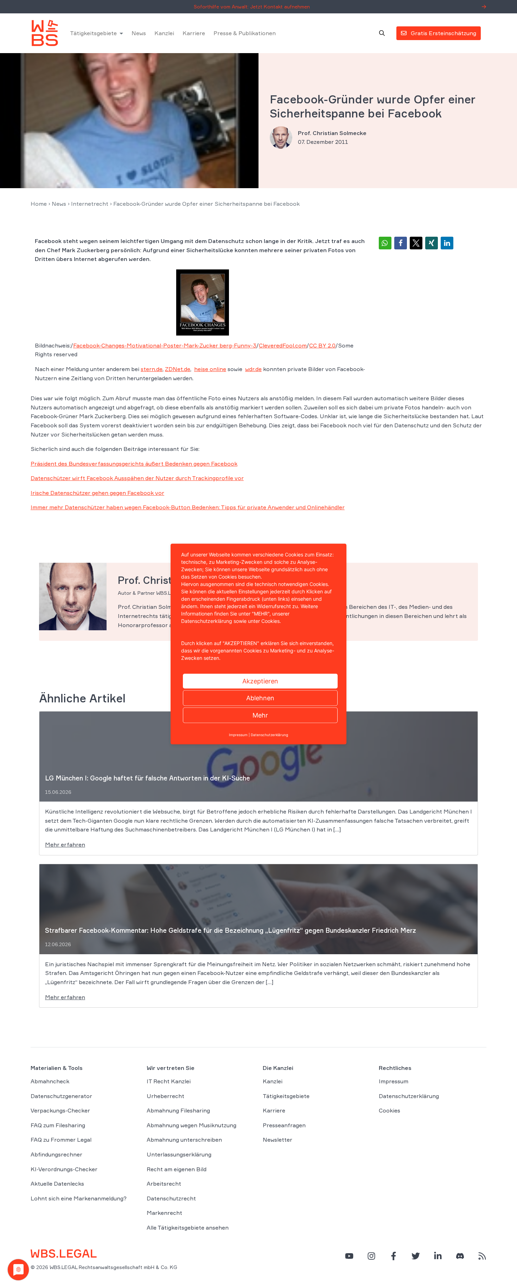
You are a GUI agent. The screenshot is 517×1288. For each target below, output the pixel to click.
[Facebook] (393, 1256)
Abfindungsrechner (56, 1154)
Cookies (389, 1110)
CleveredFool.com (283, 345)
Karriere (194, 33)
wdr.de (253, 368)
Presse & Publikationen (244, 33)
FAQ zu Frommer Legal (61, 1139)
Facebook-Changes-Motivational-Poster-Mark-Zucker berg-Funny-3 (164, 345)
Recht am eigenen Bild (176, 1169)
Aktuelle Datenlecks (57, 1183)
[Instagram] (371, 1256)
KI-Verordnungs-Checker (64, 1169)
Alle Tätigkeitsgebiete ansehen (188, 1227)
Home (39, 203)
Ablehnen (260, 698)
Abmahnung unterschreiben (184, 1139)
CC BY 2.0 (322, 345)
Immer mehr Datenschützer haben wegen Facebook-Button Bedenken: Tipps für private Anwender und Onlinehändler (188, 507)
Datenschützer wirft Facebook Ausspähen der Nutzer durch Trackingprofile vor (137, 478)
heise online (210, 368)
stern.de (151, 368)
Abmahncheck (50, 1081)
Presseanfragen (284, 1125)
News (139, 33)
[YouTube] (349, 1256)
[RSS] (482, 1256)
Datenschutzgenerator (61, 1095)
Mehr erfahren (65, 844)
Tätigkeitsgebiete (93, 33)
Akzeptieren (260, 681)
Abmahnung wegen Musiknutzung (191, 1125)
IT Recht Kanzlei (169, 1081)
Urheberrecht (165, 1095)
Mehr (260, 715)
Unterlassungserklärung (179, 1154)
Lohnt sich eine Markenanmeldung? (79, 1198)
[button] (385, 243)
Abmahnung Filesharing (178, 1110)
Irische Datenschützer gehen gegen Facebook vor (97, 492)
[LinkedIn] (438, 1256)
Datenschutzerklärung (409, 1095)
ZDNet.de (177, 368)
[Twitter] (415, 1256)
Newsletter (277, 1139)
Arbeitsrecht (164, 1183)
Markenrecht (164, 1213)
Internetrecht (89, 203)
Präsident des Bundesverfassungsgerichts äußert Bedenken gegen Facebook (134, 463)
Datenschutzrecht (171, 1198)
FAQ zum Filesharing (58, 1125)
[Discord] (460, 1256)
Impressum (393, 1081)
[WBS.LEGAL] (45, 33)
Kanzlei (164, 33)
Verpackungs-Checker (60, 1110)
